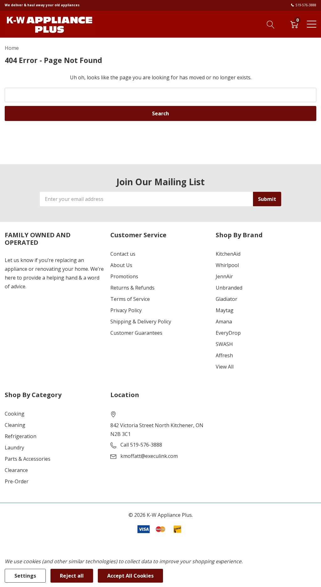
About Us (121, 265)
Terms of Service (130, 299)
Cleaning (15, 425)
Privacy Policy (126, 310)
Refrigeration (20, 436)
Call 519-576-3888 (141, 444)
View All (225, 366)
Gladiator (226, 299)
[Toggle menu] (311, 24)
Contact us (122, 253)
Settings (25, 575)
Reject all (72, 575)
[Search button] (271, 23)
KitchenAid (228, 253)
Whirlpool (227, 265)
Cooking (14, 413)
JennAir (224, 276)
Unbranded (229, 287)
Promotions (124, 276)
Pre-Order (17, 481)
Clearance (16, 470)
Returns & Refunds (132, 287)
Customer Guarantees (136, 332)
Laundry (14, 447)
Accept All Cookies (130, 575)
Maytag (225, 310)
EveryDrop (228, 332)
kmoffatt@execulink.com (149, 456)
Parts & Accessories (27, 458)
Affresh (224, 355)
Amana (224, 321)
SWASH (224, 344)
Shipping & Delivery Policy (140, 321)
